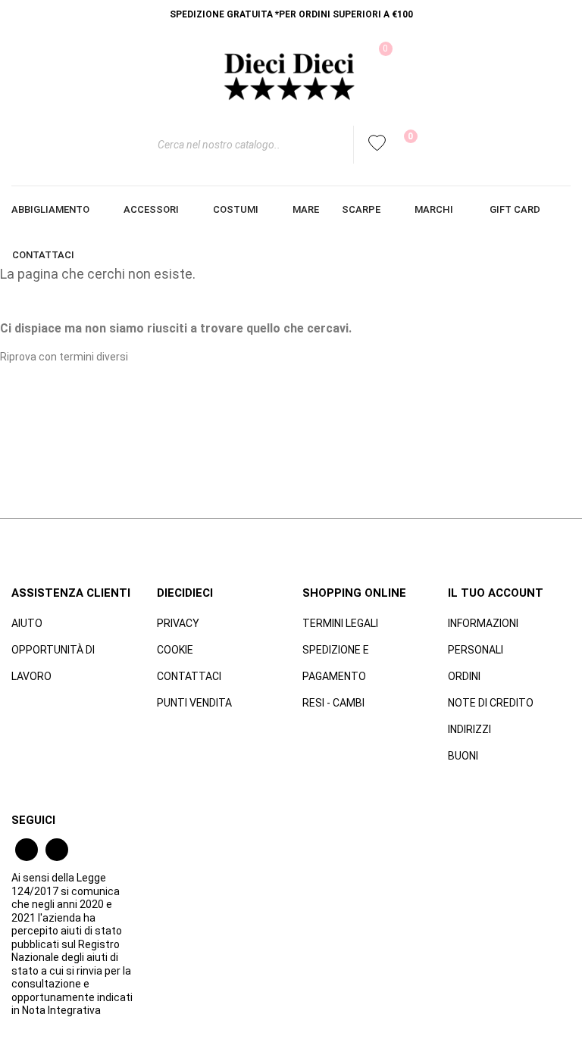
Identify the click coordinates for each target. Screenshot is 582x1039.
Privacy (178, 623)
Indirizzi (469, 729)
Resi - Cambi (333, 703)
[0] (401, 145)
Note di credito (491, 703)
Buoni (463, 756)
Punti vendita (194, 703)
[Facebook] (26, 849)
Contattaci (189, 676)
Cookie (175, 650)
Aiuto (26, 623)
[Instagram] (56, 849)
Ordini (464, 676)
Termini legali (340, 623)
